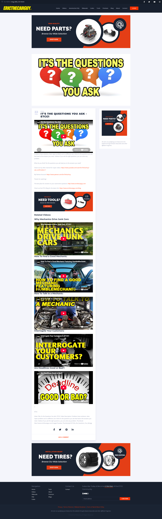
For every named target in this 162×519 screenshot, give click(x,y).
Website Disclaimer (80, 507)
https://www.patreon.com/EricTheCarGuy (59, 174)
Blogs (50, 497)
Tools (50, 489)
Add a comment (63, 437)
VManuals (34, 494)
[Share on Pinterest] (66, 429)
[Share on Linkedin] (73, 429)
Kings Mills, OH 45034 (17, 2)
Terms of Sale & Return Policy (95, 507)
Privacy (60, 507)
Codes (33, 499)
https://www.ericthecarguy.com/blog (70, 188)
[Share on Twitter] (60, 429)
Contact (67, 489)
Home (33, 489)
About (50, 492)
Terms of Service (68, 507)
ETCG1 (42, 111)
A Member (109, 486)
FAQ (33, 497)
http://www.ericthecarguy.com (77, 183)
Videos (34, 492)
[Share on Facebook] (54, 429)
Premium (51, 494)
